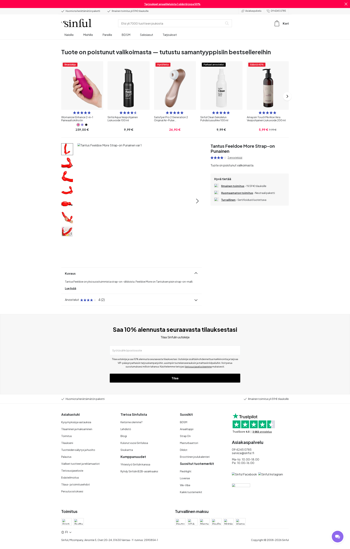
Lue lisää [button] (70, 288)
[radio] (74, 112)
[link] (78, 124)
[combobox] (171, 23)
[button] (346, 4)
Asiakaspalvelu (253, 10)
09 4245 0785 (278, 10)
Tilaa (175, 378)
